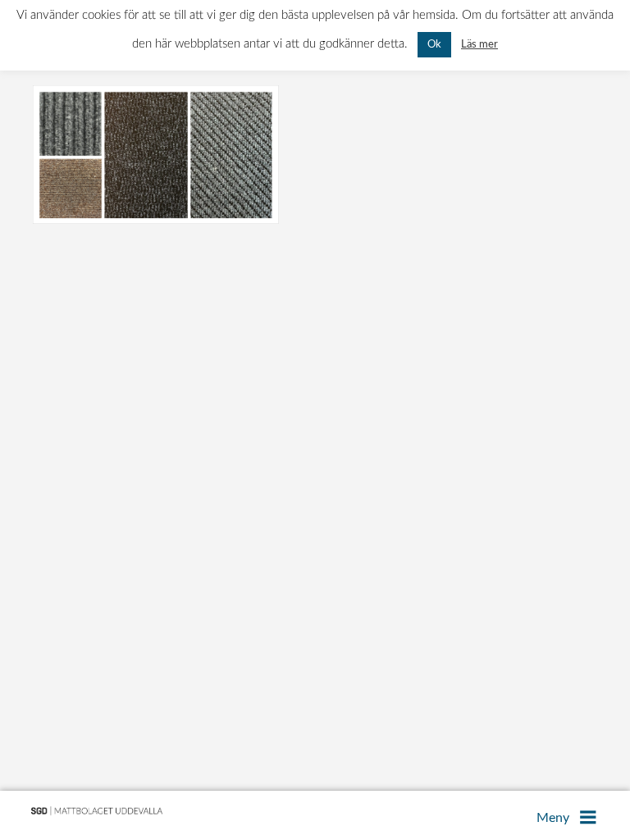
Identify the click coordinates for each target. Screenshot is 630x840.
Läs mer (479, 44)
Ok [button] (434, 44)
